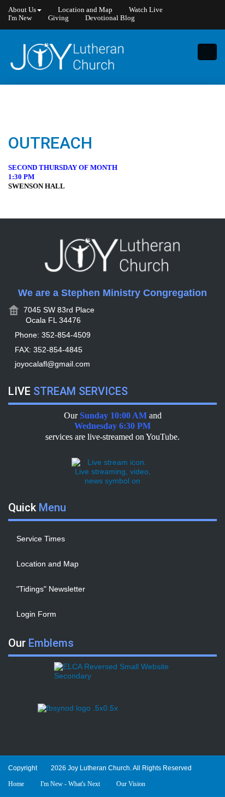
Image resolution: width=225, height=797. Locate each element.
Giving (58, 18)
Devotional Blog (110, 18)
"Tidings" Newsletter (50, 589)
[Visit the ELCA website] (112, 677)
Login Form (36, 614)
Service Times (40, 538)
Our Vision (130, 784)
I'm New (20, 18)
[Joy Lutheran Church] (67, 56)
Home (16, 784)
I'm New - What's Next (70, 784)
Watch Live (146, 10)
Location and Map (85, 10)
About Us (22, 10)
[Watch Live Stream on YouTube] (112, 471)
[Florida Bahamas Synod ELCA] (112, 719)
